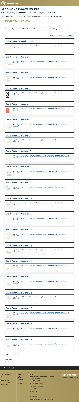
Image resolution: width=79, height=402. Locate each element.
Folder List (46, 16)
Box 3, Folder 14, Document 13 (19, 245)
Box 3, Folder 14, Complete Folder (20, 41)
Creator (61, 35)
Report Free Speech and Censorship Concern (41, 399)
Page (57, 30)
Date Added (69, 35)
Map (52, 16)
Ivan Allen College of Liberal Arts (41, 12)
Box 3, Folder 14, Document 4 (18, 104)
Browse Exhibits (58, 16)
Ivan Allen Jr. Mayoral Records (20, 9)
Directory (20, 376)
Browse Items (27, 16)
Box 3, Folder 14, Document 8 (18, 167)
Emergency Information (21, 382)
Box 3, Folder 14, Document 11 (19, 214)
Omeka (12, 367)
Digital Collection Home (7, 16)
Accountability (33, 394)
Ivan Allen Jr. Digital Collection (13, 12)
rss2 (25, 362)
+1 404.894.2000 (6, 382)
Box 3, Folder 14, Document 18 (19, 324)
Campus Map (5, 384)
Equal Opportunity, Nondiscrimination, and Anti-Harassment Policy (42, 377)
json (16, 362)
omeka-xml (20, 362)
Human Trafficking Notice (36, 383)
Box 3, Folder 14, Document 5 (18, 120)
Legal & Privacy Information (37, 380)
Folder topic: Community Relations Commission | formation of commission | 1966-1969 (41, 46)
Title (56, 35)
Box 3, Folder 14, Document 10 (19, 198)
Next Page (68, 29)
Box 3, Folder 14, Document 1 (18, 57)
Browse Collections (37, 16)
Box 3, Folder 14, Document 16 (19, 292)
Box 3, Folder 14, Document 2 (18, 73)
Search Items (18, 16)
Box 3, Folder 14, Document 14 (19, 261)
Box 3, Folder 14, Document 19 (19, 339)
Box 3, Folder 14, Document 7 (18, 151)
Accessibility (33, 391)
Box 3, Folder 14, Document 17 (19, 308)
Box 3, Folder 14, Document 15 (19, 277)
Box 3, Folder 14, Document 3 (18, 88)
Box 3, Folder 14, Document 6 (18, 135)
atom (6, 362)
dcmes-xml (11, 362)
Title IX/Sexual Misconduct (37, 386)
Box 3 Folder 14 (24, 46)
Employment (21, 379)
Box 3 (17, 46)
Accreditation (33, 396)
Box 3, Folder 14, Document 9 (18, 182)
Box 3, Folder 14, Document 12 (19, 230)
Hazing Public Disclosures (37, 388)
